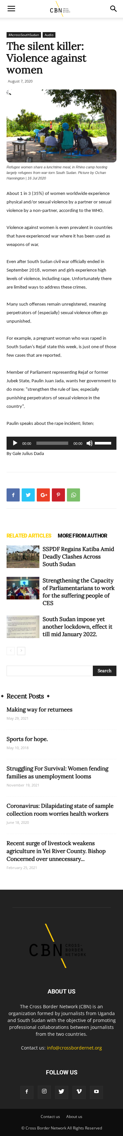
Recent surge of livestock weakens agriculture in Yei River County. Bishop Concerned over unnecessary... (56, 851)
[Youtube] (96, 1092)
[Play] (15, 443)
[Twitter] (61, 1092)
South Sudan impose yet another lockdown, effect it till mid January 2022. (78, 626)
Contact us (50, 1116)
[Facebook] (26, 1092)
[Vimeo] (79, 1092)
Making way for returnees (39, 709)
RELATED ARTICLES (29, 536)
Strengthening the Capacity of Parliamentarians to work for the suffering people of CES (78, 592)
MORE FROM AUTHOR (82, 536)
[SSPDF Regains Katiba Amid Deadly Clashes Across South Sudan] (23, 556)
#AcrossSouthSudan (24, 34)
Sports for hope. (27, 739)
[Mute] (89, 443)
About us (74, 1116)
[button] (114, 9)
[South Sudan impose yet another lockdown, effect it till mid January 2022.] (23, 626)
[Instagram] (44, 1092)
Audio (49, 34)
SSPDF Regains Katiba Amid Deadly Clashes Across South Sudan (78, 556)
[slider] (104, 442)
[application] (61, 443)
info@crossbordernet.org (74, 1048)
